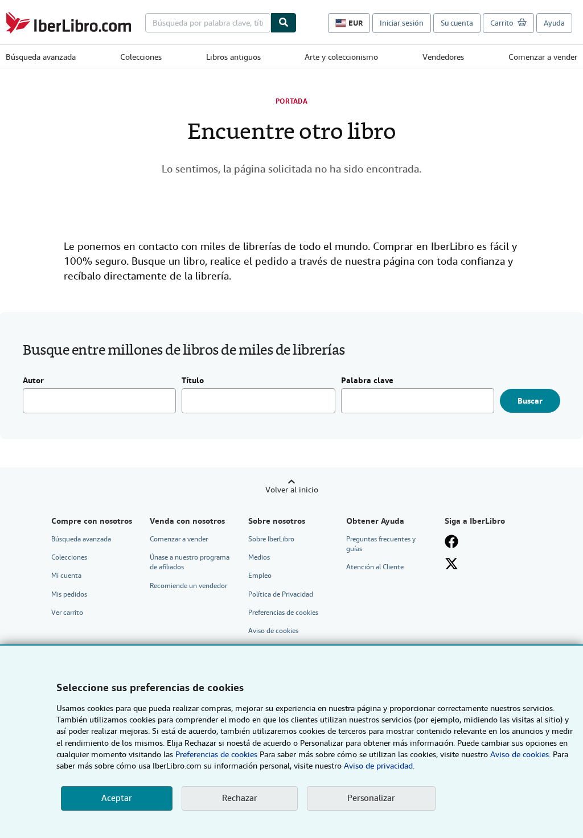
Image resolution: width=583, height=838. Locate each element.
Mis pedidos (69, 594)
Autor (33, 380)
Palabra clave (367, 380)
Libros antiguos (233, 57)
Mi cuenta (66, 575)
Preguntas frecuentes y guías (381, 544)
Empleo (260, 575)
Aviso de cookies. (520, 754)
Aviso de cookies (273, 630)
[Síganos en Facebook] (451, 541)
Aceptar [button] (116, 798)
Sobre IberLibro (271, 539)
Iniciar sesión (402, 23)
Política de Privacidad (280, 594)
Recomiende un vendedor (188, 585)
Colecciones (141, 57)
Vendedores (443, 57)
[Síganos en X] (451, 563)
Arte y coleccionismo (341, 57)
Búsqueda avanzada (41, 57)
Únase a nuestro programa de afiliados (189, 562)
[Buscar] (283, 22)
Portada (291, 101)
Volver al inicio (291, 489)
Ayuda (554, 23)
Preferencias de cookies (216, 754)
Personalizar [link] (371, 798)
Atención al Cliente (375, 567)
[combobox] (207, 22)
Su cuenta (457, 23)
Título (193, 380)
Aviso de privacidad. (379, 766)
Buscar (530, 401)
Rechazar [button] (239, 798)
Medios (259, 557)
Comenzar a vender (542, 57)
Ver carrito (67, 612)
